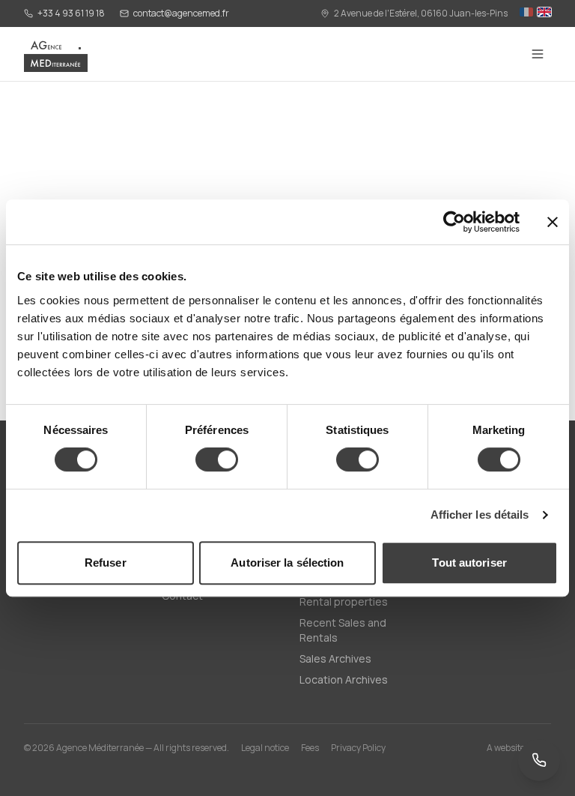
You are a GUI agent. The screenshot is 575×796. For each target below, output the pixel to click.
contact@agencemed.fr (181, 13)
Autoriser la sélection (287, 562)
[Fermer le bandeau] (552, 222)
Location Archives (343, 679)
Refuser (106, 562)
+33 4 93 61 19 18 (71, 13)
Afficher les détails (480, 514)
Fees (310, 748)
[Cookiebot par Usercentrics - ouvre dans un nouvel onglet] (454, 222)
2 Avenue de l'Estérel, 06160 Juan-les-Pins (421, 13)
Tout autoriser (469, 562)
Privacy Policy (358, 748)
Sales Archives (335, 658)
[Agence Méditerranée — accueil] (56, 54)
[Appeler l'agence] (539, 760)
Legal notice (265, 748)
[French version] (526, 13)
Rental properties (343, 601)
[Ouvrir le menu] (537, 53)
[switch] (216, 459)
